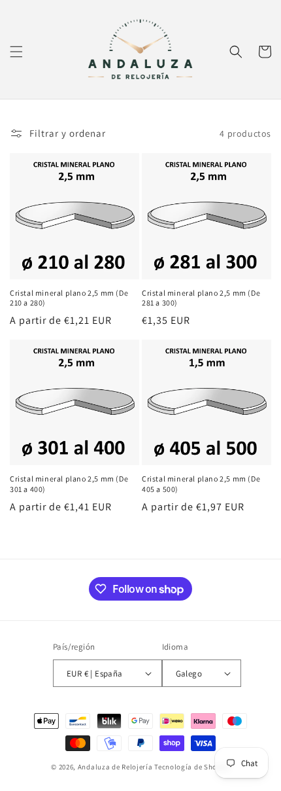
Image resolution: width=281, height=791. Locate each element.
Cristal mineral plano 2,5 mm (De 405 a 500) (201, 484)
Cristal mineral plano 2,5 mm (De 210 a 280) (69, 298)
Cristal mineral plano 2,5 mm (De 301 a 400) (69, 484)
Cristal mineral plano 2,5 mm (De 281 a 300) (201, 298)
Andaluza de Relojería (115, 766)
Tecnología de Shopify (192, 766)
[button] (16, 51)
